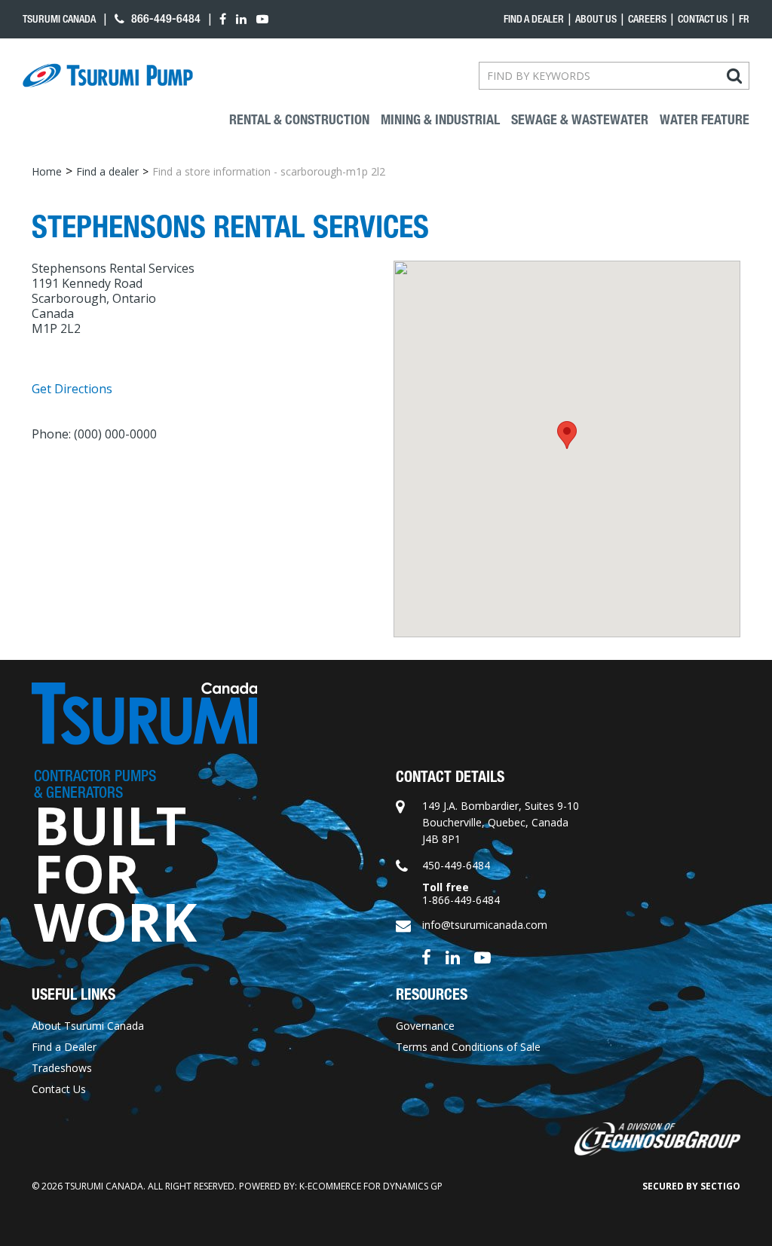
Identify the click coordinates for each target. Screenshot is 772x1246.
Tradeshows (62, 1068)
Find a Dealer (64, 1047)
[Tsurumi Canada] (108, 75)
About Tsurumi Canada (88, 1025)
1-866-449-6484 (461, 900)
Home (47, 171)
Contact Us (703, 19)
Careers (647, 19)
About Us (596, 19)
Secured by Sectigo (691, 1186)
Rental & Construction (299, 119)
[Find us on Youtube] (482, 956)
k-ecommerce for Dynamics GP (371, 1186)
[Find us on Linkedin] (453, 956)
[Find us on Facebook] (426, 956)
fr (744, 19)
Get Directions (72, 388)
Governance (425, 1025)
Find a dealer (534, 19)
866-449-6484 (164, 18)
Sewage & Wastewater (579, 119)
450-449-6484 (456, 865)
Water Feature (704, 119)
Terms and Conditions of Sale (468, 1047)
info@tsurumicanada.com (484, 925)
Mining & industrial (440, 119)
